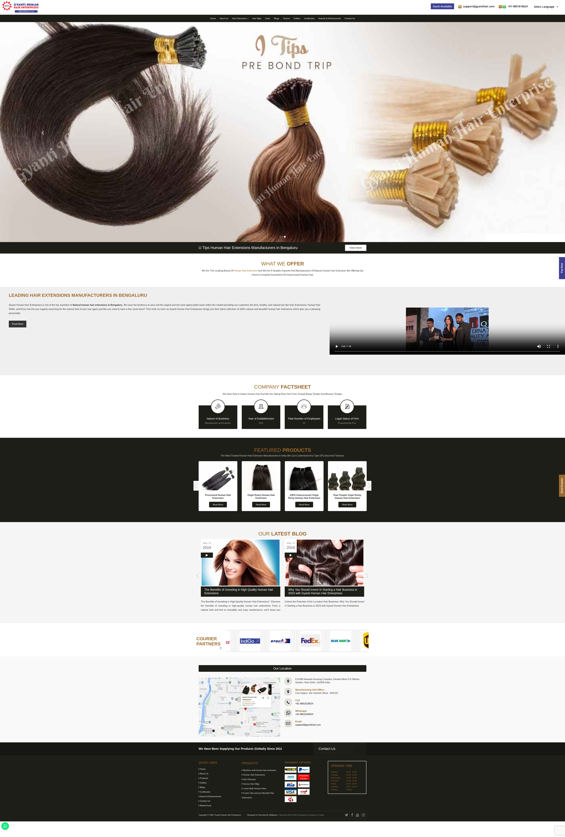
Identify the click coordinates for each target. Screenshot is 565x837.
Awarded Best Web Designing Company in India (301, 815)
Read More (17, 324)
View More (355, 247)
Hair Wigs (256, 18)
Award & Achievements (210, 796)
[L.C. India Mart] (290, 799)
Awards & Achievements (329, 18)
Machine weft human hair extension (259, 770)
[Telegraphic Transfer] (304, 777)
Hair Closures (249, 779)
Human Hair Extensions (253, 775)
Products (203, 778)
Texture (286, 18)
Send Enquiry (562, 485)
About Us (224, 18)
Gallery (297, 18)
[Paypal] (304, 770)
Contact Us (350, 18)
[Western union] (290, 770)
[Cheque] (304, 792)
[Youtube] (357, 815)
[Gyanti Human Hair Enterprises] (239, 707)
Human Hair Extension (245, 270)
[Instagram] (363, 815)
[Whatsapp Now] (5, 826)
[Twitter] (347, 815)
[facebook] (352, 815)
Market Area (205, 805)
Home (213, 18)
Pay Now (562, 268)
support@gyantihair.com (479, 6)
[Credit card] (290, 792)
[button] (42, 132)
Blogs (276, 18)
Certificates (309, 18)
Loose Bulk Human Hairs (254, 788)
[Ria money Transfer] (290, 784)
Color (267, 18)
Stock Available (442, 6)
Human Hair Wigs (250, 784)
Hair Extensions (239, 18)
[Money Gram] (304, 784)
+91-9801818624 (518, 6)
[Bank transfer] (290, 777)
